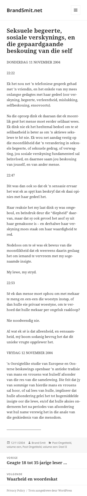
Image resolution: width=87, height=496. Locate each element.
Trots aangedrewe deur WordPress (50, 490)
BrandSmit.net (24, 10)
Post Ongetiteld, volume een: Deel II (45, 447)
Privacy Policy (16, 490)
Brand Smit (39, 443)
